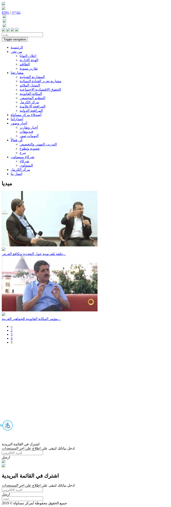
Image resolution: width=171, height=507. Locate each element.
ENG (5, 12)
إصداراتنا (17, 119)
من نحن (16, 51)
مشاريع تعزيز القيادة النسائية (40, 81)
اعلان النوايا (28, 56)
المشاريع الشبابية (32, 77)
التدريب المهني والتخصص (38, 144)
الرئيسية (17, 47)
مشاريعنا (17, 73)
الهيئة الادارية (29, 60)
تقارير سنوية (29, 68)
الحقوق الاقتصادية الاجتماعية (40, 89)
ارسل (6, 457)
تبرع (23, 153)
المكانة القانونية (31, 94)
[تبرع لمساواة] (3, 462)
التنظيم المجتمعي (32, 98)
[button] (6, 425)
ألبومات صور (29, 136)
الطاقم (25, 64)
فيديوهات (26, 132)
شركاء (24, 161)
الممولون (26, 165)
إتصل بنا (16, 174)
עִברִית (16, 12)
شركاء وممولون (22, 157)
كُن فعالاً (17, 140)
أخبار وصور (19, 123)
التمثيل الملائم (30, 85)
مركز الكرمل (29, 102)
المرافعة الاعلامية (32, 106)
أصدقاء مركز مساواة (26, 115)
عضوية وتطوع (30, 148)
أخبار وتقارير (29, 127)
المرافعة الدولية (31, 110)
